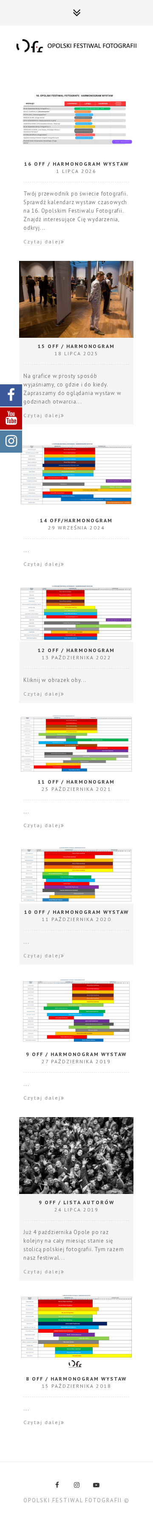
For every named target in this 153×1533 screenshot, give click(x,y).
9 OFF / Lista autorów (76, 1202)
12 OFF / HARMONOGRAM (76, 650)
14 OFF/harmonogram (76, 520)
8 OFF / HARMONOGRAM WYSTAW (76, 1378)
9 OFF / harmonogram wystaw (76, 1054)
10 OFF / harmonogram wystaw (76, 912)
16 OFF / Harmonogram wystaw (76, 164)
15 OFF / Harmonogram (76, 346)
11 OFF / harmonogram (76, 781)
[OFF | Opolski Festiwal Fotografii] (76, 46)
